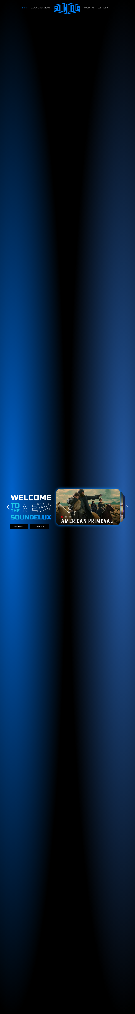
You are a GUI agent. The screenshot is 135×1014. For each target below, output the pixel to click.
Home (24, 8)
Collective (89, 8)
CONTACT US (18, 526)
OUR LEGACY (39, 526)
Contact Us (103, 8)
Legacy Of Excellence (40, 8)
